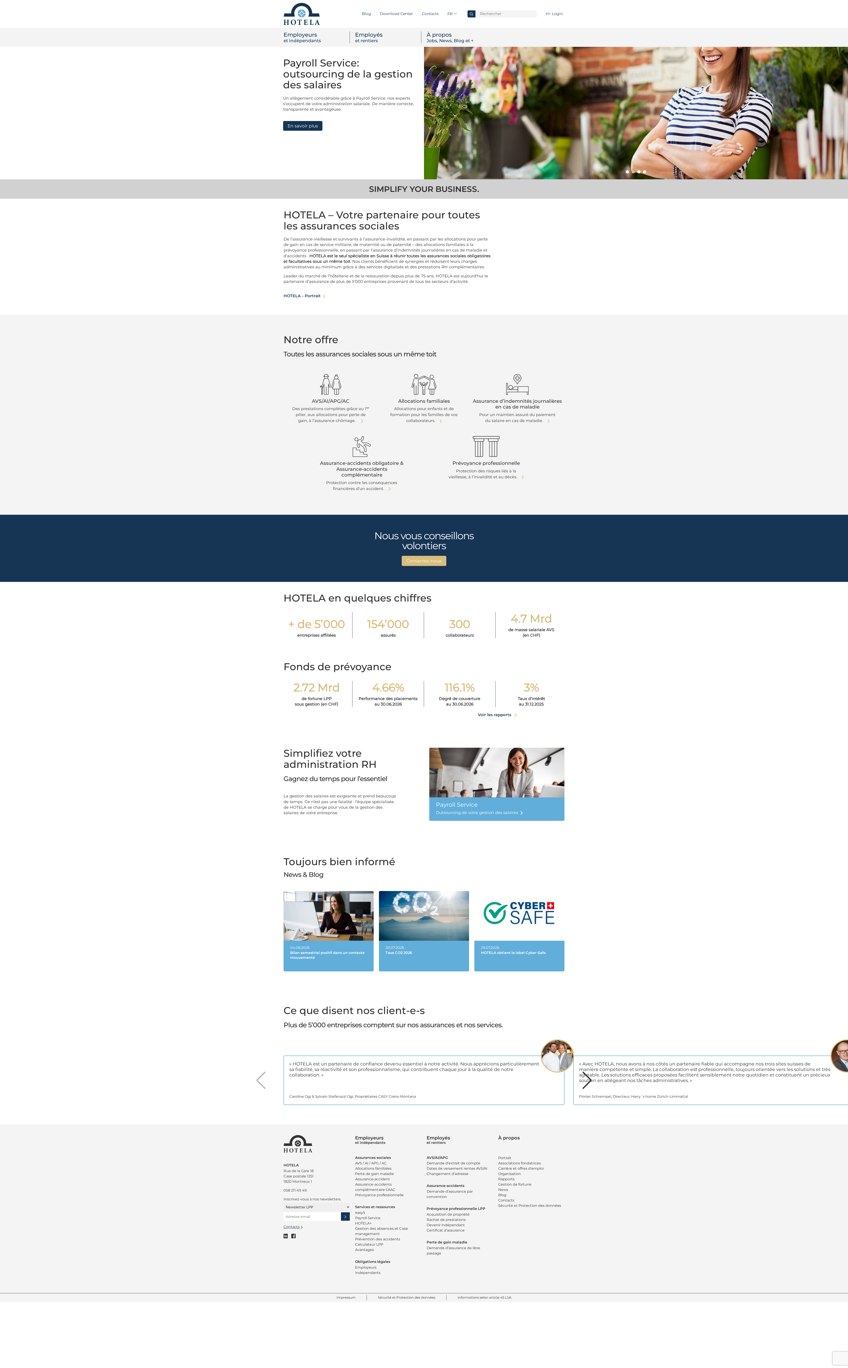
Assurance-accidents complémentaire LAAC (375, 1187)
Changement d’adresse (447, 1174)
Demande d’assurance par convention (450, 1194)
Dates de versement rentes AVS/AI (457, 1168)
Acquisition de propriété (448, 1214)
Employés (369, 37)
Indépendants (367, 1273)
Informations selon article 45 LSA (484, 1297)
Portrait (504, 1158)
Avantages (364, 1250)
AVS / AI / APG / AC (371, 1163)
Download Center (396, 13)
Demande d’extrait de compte (453, 1163)
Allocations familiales (373, 1168)
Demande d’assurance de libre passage (453, 1250)
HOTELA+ (363, 1223)
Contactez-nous (424, 561)
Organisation (509, 1174)
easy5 (360, 1213)
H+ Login (554, 13)
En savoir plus (303, 126)
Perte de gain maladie (374, 1174)
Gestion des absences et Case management (381, 1231)
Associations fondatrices (519, 1163)
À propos (450, 37)
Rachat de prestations (446, 1220)
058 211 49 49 (295, 1190)
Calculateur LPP (369, 1244)
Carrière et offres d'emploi (521, 1168)
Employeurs (302, 37)
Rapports (506, 1179)
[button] (627, 171)
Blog (366, 13)
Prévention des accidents (377, 1239)
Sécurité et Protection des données (529, 1205)
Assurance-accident (372, 1179)
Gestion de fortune (515, 1184)
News (503, 1190)
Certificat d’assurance (446, 1230)
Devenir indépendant (446, 1225)
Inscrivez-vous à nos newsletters (312, 1199)
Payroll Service (367, 1218)
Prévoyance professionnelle (379, 1195)
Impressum (346, 1297)
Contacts (430, 13)
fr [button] (450, 14)
